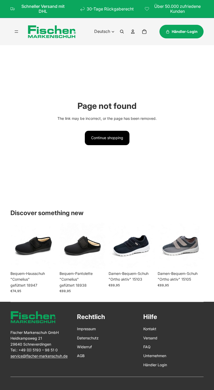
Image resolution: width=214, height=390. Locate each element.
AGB (81, 355)
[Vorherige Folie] (14, 245)
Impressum (86, 329)
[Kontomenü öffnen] (133, 31)
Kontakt (149, 329)
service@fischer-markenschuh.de (39, 356)
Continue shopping (107, 137)
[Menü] (16, 32)
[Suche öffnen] (122, 31)
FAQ (147, 347)
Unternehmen (154, 355)
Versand (150, 338)
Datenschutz (88, 338)
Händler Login (155, 365)
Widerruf (84, 347)
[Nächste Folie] (52, 245)
